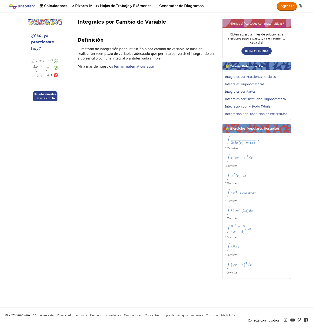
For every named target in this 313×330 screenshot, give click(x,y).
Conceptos (152, 315)
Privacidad (64, 315)
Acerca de (47, 315)
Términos (80, 315)
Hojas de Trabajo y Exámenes (123, 6)
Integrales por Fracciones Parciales (250, 76)
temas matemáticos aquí (134, 66)
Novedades (113, 315)
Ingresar (286, 6)
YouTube (212, 315)
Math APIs (228, 315)
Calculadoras (53, 6)
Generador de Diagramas (179, 6)
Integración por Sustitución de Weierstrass (256, 114)
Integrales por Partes (240, 91)
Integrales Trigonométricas (244, 84)
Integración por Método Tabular (248, 106)
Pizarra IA (81, 6)
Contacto (96, 315)
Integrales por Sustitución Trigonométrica (255, 99)
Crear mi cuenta (256, 51)
